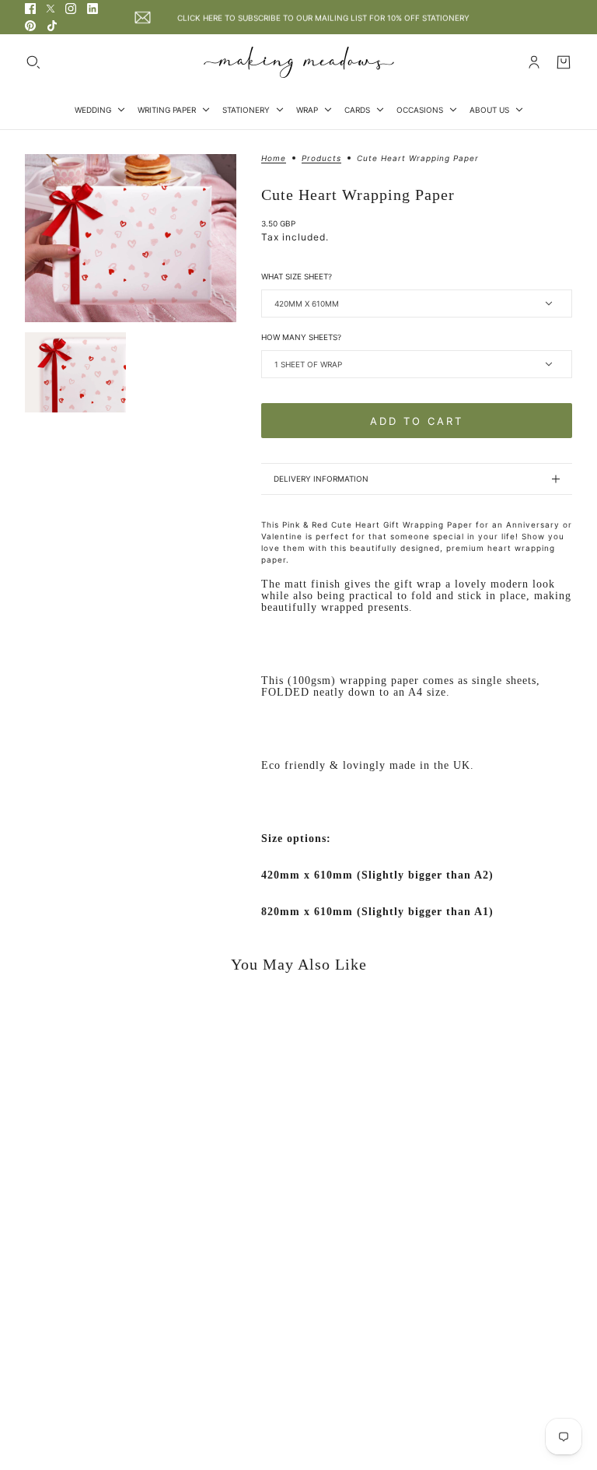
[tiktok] (52, 25)
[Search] (33, 62)
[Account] (534, 62)
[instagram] (70, 8)
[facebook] (30, 8)
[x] (51, 9)
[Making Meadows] (299, 62)
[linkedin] (92, 8)
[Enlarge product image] (130, 238)
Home (273, 158)
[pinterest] (30, 25)
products (321, 158)
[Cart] (563, 62)
